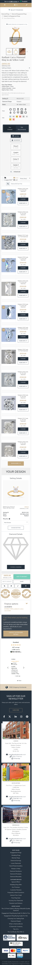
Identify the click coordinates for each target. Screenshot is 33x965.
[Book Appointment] (25, 586)
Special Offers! (16, 882)
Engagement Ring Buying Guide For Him (16, 916)
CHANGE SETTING (16, 527)
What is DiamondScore (16, 924)
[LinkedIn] (15, 717)
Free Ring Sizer (15, 898)
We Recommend (22, 128)
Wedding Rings (15, 855)
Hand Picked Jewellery (15, 866)
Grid (16, 178)
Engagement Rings (15, 852)
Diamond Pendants (15, 874)
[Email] (11, 586)
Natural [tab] (16, 136)
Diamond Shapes (16, 921)
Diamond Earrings (16, 860)
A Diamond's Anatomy (15, 926)
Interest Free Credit (16, 895)
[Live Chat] (4, 586)
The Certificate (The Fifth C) (16, 932)
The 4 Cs (16, 929)
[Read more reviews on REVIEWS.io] (15, 652)
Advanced (17, 172)
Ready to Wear (15, 868)
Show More (15, 463)
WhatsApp (17, 758)
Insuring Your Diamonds (16, 900)
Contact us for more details (16, 633)
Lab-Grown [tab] (16, 140)
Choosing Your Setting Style (16, 918)
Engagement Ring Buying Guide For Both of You (16, 913)
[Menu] (5, 5)
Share (21, 581)
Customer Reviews (15, 890)
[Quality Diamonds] (16, 10)
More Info (22, 203)
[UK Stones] (5, 178)
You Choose (9, 128)
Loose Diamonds (16, 863)
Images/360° (8, 180)
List (16, 180)
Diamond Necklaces (16, 871)
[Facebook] (4, 717)
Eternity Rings (16, 858)
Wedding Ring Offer (16, 884)
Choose (23, 199)
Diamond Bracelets (15, 876)
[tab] (10, 128)
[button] (9, 518)
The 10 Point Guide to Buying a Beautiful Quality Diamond (16, 909)
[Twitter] (10, 717)
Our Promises (16, 887)
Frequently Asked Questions (16, 892)
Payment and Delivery (15, 903)
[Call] (18, 586)
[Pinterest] (27, 717)
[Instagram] (21, 717)
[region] (16, 668)
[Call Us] (27, 5)
